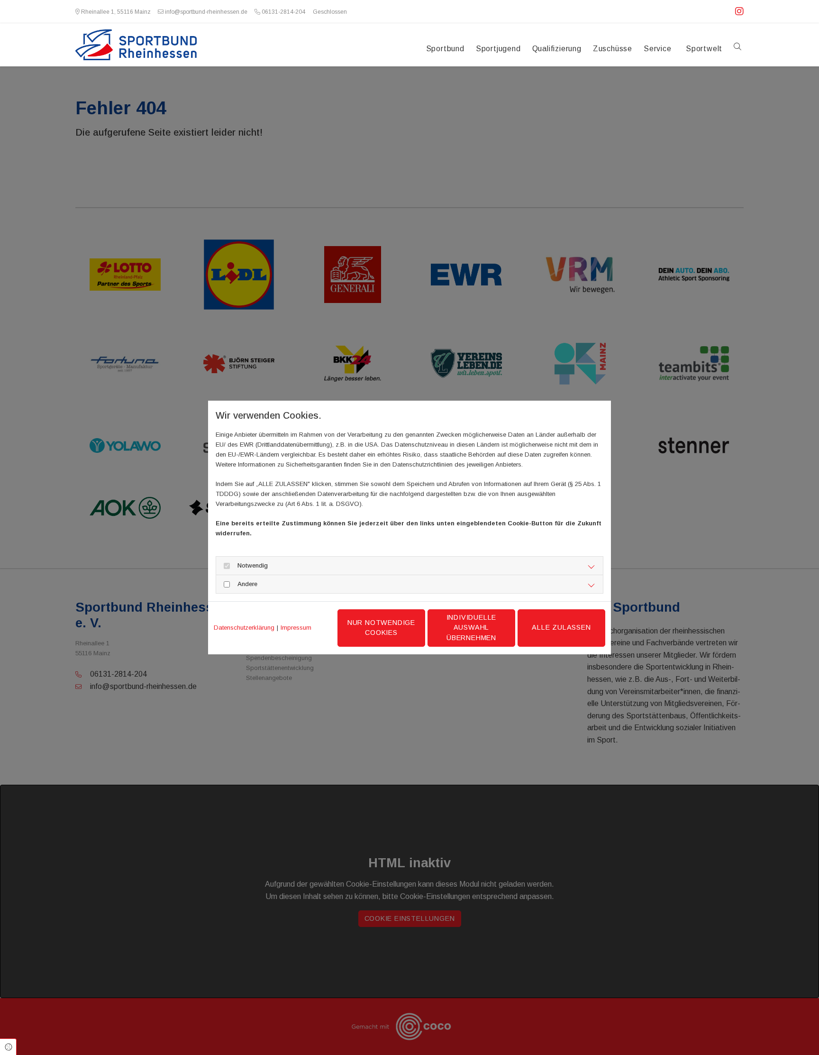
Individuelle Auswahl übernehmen (471, 628)
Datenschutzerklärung (244, 627)
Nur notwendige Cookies (381, 628)
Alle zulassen (561, 627)
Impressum (296, 627)
